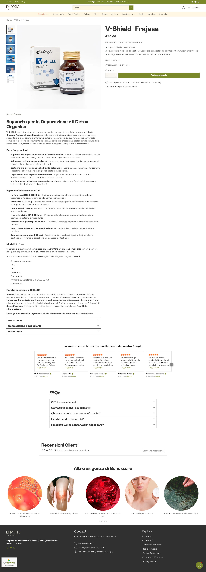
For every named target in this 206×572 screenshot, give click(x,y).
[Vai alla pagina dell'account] (183, 8)
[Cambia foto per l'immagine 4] (10, 59)
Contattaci (147, 540)
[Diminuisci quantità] (107, 75)
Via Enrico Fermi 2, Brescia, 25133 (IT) (95, 552)
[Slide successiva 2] (101, 521)
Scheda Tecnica (13, 114)
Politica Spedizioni (151, 553)
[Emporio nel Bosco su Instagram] (192, 2)
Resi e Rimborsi (149, 549)
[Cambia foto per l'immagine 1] (10, 29)
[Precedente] (6, 496)
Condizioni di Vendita (152, 557)
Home (9, 20)
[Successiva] (199, 496)
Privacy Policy (149, 561)
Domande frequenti (152, 545)
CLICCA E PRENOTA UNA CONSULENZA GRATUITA (108, 2)
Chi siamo (147, 536)
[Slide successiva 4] (104, 521)
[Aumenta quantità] (115, 75)
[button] (34, 364)
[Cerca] (131, 7)
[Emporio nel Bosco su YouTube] (195, 2)
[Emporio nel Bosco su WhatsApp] (198, 2)
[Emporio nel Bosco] (12, 7)
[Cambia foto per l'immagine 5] (10, 69)
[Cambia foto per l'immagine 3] (10, 49)
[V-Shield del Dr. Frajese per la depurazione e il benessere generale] (59, 67)
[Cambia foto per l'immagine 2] (10, 39)
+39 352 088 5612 (86, 543)
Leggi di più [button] (42, 368)
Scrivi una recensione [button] (153, 451)
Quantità (109, 70)
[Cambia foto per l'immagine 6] (10, 79)
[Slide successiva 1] (99, 521)
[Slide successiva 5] (106, 521)
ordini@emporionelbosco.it (91, 547)
